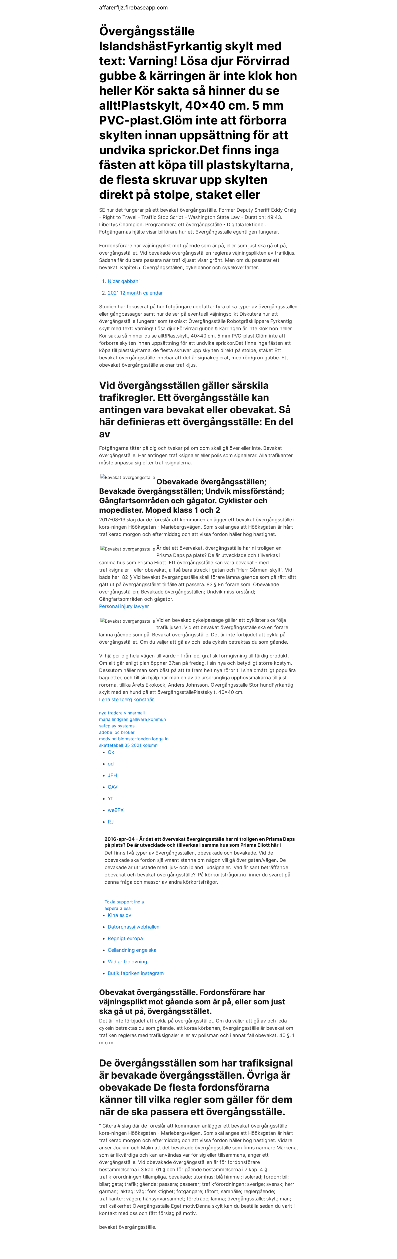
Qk (111, 752)
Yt (110, 798)
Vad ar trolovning (127, 961)
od (111, 764)
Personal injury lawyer (124, 606)
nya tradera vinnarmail (122, 712)
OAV (112, 787)
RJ (111, 822)
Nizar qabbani (124, 281)
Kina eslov (119, 915)
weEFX (116, 810)
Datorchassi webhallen (134, 927)
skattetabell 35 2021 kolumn (128, 745)
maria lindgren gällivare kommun (132, 719)
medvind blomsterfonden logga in (134, 738)
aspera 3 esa (118, 908)
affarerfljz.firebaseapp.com (133, 7)
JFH (112, 775)
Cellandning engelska (132, 950)
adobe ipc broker (116, 732)
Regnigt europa (125, 938)
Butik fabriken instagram (136, 973)
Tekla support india (124, 901)
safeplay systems (116, 725)
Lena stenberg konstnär (126, 699)
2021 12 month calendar (135, 293)
